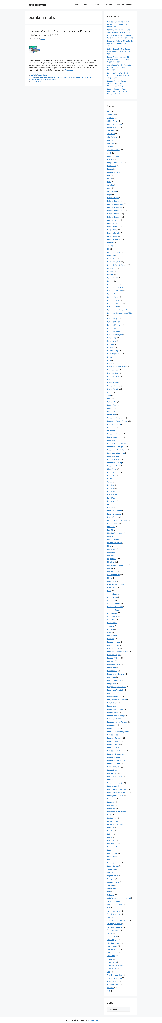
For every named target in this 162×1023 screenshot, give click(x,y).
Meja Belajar (112, 549)
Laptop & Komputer (114, 514)
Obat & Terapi (112, 597)
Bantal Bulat (111, 166)
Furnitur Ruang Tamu (115, 303)
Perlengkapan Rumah (115, 796)
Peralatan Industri (114, 741)
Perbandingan (112, 770)
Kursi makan (111, 501)
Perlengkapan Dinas (114, 786)
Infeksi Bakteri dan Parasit (117, 367)
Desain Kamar (112, 230)
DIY (108, 249)
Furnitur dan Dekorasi (115, 287)
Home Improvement (114, 354)
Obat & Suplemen (113, 594)
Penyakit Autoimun (114, 696)
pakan (109, 632)
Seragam (110, 879)
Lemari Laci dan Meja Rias (117, 520)
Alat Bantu (111, 131)
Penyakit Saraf (112, 703)
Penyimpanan (112, 706)
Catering (110, 185)
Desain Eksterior (113, 223)
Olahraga (110, 626)
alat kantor (34, 77)
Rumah (109, 860)
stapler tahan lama (40, 79)
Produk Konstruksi (114, 821)
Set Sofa (110, 885)
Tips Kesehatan (113, 953)
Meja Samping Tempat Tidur (118, 565)
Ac (108, 111)
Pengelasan (111, 684)
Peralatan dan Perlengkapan (118, 732)
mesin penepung (113, 575)
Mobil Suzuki (112, 581)
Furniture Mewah (113, 322)
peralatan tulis (42, 77)
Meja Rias (111, 562)
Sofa (109, 892)
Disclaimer (96, 5)
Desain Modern (113, 236)
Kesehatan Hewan (114, 459)
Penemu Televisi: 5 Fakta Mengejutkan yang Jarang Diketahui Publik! (117, 91)
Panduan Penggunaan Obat (117, 652)
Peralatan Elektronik (114, 738)
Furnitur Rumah (113, 307)
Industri (110, 363)
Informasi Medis (113, 370)
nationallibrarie (37, 4)
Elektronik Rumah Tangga (116, 265)
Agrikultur (110, 118)
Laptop (109, 507)
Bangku (110, 159)
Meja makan (111, 559)
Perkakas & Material (114, 776)
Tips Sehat (111, 956)
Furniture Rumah (113, 331)
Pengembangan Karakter (116, 687)
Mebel (85, 5)
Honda (109, 357)
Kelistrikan (111, 431)
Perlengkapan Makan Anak (117, 789)
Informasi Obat (112, 373)
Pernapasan (111, 799)
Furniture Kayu (112, 319)
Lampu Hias (111, 504)
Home (77, 5)
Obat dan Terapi (113, 610)
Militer (109, 578)
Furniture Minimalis (114, 325)
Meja (109, 546)
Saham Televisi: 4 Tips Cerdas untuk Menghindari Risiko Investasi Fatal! (120, 51)
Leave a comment (36, 81)
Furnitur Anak (112, 284)
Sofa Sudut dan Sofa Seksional (119, 898)
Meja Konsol (111, 552)
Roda (109, 850)
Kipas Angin (111, 469)
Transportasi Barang (115, 965)
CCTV (109, 188)
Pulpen (109, 834)
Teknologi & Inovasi (114, 924)
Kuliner (109, 479)
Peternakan (111, 808)
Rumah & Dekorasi (114, 863)
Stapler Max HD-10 (82, 77)
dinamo (110, 246)
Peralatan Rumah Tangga (116, 751)
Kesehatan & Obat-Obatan (117, 450)
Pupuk (109, 837)
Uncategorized (112, 985)
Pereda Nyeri (112, 773)
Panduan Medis (113, 645)
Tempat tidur (112, 936)
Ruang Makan (112, 856)
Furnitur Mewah (113, 297)
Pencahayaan (112, 671)
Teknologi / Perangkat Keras (117, 920)
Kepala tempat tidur (114, 437)
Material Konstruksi (114, 543)
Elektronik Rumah (113, 262)
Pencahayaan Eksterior (115, 674)
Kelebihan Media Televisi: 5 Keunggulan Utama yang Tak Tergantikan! (118, 75)
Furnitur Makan (112, 294)
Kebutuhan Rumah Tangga (117, 421)
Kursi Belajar (112, 491)
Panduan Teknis (113, 658)
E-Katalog (111, 255)
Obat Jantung (112, 613)
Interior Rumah (112, 389)
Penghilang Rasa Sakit (115, 690)
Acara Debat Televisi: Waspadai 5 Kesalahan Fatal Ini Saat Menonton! (120, 67)
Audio (109, 153)
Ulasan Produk (112, 981)
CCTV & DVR (112, 191)
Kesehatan (111, 440)
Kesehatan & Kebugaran (116, 447)
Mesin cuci (111, 572)
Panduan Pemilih (113, 648)
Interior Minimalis (113, 386)
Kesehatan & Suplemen (116, 453)
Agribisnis (111, 115)
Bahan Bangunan (113, 156)
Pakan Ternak (112, 636)
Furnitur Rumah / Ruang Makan (118, 310)
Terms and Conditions (124, 5)
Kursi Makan (111, 498)
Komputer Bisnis (113, 472)
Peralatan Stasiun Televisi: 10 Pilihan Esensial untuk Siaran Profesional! (118, 24)
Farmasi (110, 271)
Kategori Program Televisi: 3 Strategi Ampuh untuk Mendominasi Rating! (117, 83)
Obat (109, 591)
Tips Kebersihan (113, 949)
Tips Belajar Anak (113, 943)
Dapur (109, 195)
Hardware (111, 344)
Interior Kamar (112, 383)
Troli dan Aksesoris (114, 978)
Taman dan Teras (113, 911)
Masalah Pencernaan (115, 533)
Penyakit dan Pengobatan (117, 700)
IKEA (109, 360)
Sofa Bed (110, 895)
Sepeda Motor (112, 876)
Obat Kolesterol (113, 616)
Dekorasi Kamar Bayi (115, 207)
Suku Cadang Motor (114, 904)
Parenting (110, 661)
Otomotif (110, 629)
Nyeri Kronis (111, 588)
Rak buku (110, 840)
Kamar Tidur (112, 405)
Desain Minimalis (113, 233)
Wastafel (110, 988)
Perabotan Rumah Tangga (117, 722)
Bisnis (109, 179)
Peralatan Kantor (42, 75)
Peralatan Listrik (113, 748)
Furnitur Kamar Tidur (115, 291)
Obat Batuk (111, 600)
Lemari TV (111, 527)
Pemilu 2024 (112, 668)
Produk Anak (112, 818)
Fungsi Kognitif (112, 278)
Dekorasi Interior (113, 201)
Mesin (109, 568)
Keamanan (111, 411)
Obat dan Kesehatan (115, 607)
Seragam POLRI (113, 882)
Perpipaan (111, 802)
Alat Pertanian (112, 137)
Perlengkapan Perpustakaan (117, 792)
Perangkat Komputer (115, 757)
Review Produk (112, 847)
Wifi (108, 991)
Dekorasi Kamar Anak (115, 204)
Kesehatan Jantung (114, 463)
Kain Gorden (112, 402)
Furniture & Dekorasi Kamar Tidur (119, 313)
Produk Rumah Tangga (115, 824)
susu (109, 908)
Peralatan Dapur (113, 735)
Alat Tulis (33, 75)
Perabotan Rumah (114, 719)
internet (110, 392)
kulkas (109, 482)
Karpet (109, 408)
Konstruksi (111, 475)
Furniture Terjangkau (115, 335)
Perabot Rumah (113, 712)
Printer (109, 815)
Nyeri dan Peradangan (115, 584)
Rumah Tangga (113, 866)
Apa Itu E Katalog (113, 150)
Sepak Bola (111, 869)
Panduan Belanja (113, 642)
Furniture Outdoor (114, 328)
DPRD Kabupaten (113, 252)
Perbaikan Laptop (114, 767)
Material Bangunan (114, 540)
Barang (110, 169)
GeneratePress (93, 1020)
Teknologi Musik (113, 930)
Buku (109, 182)
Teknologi (110, 917)
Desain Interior (112, 227)
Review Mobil (112, 844)
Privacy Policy (108, 5)
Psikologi (110, 831)
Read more (69, 70)
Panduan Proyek (113, 655)
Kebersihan (111, 415)
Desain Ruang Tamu (114, 239)
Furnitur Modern (113, 300)
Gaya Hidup (111, 338)
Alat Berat (111, 134)
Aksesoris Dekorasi (114, 124)
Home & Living (112, 351)
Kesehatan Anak (113, 456)
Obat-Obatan (112, 623)
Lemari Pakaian (113, 523)
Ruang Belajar (112, 853)
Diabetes (110, 243)
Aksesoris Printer (113, 127)
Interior (109, 379)
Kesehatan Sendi (113, 466)
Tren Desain (111, 969)
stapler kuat (63, 77)
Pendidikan (111, 677)
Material (110, 536)
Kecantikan (111, 427)
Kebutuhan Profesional (115, 418)
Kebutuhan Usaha (114, 424)
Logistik (110, 530)
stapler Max (71, 77)
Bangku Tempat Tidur (115, 163)
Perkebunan (111, 780)
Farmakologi (111, 268)
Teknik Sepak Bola (114, 914)
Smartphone (112, 888)
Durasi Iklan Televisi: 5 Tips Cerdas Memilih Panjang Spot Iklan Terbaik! (120, 43)
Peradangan (111, 725)
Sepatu (110, 872)
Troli (108, 972)
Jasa (109, 395)
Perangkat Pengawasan (116, 760)
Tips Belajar (111, 940)
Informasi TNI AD (113, 376)
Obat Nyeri (111, 620)
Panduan (110, 639)
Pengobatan (111, 693)
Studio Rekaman (113, 901)
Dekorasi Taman (113, 220)
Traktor (110, 959)
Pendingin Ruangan (114, 680)
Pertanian (111, 805)
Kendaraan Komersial (115, 434)
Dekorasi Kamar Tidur (115, 211)
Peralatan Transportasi (115, 754)
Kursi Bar (110, 485)
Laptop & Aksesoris (114, 511)
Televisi (110, 933)
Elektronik (111, 259)
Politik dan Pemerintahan (116, 812)
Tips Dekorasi (112, 946)
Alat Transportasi (113, 140)
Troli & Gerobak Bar (114, 975)
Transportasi (112, 962)
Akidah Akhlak (112, 121)
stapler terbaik (51, 79)
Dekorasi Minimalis (114, 214)
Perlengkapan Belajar (115, 783)
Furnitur (110, 281)
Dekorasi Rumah (113, 217)
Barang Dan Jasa (113, 172)
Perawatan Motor (113, 764)
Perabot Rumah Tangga (116, 716)
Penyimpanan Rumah (115, 709)
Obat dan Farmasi (114, 604)
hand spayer (112, 341)
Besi (108, 175)
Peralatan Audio (113, 728)
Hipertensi (111, 347)
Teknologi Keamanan (115, 927)
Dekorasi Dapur (113, 198)
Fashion (110, 275)
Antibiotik (110, 147)
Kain (109, 399)
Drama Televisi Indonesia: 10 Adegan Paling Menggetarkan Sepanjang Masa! (118, 59)
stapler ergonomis (53, 77)
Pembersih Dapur (113, 664)
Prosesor (110, 828)
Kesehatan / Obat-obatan (117, 443)
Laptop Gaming (113, 517)
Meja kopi (110, 556)
